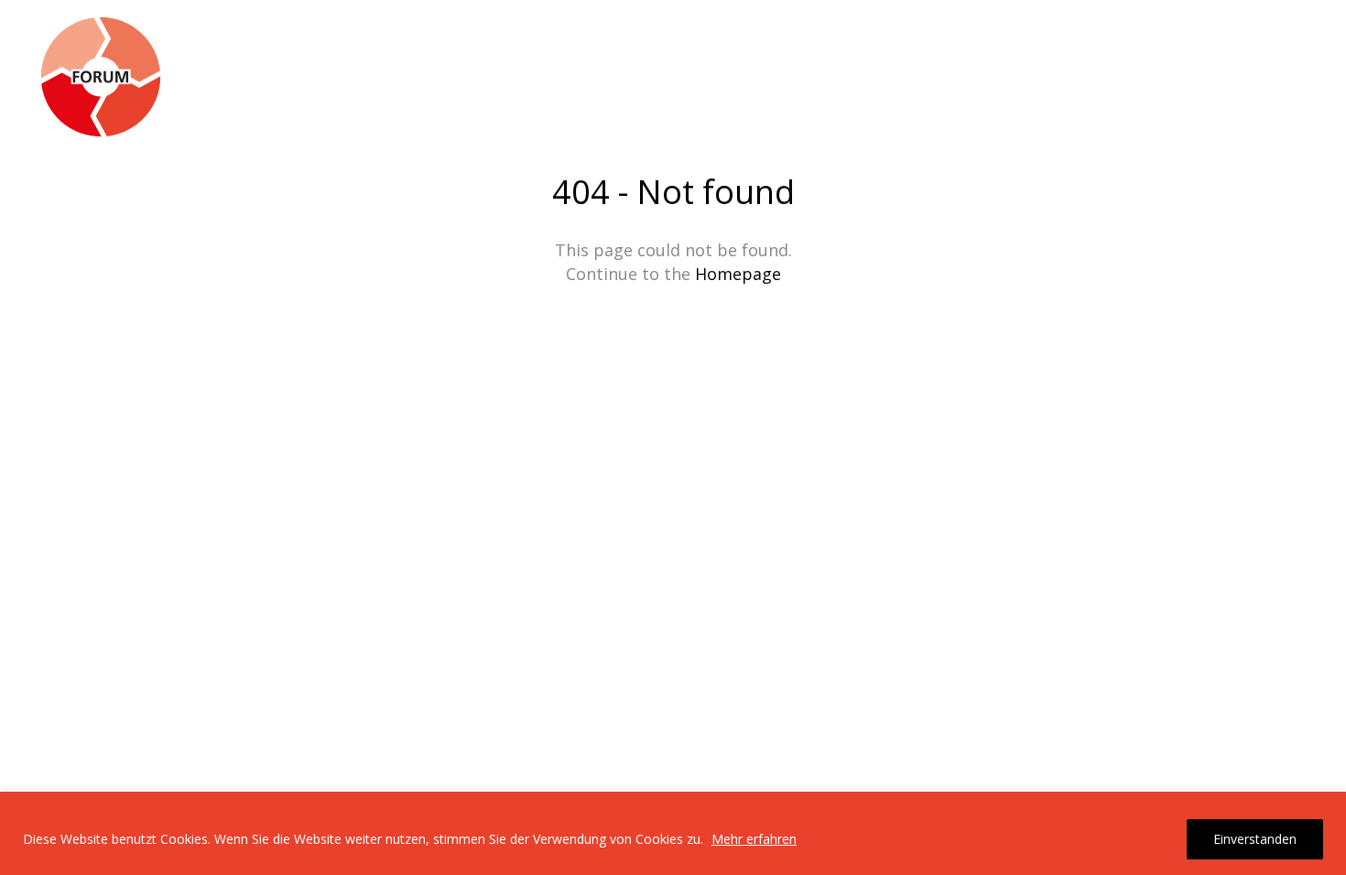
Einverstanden (1255, 839)
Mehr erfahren (754, 839)
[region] (673, 833)
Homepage (738, 274)
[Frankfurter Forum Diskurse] (101, 78)
